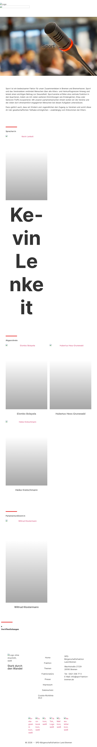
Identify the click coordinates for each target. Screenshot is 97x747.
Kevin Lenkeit (26, 261)
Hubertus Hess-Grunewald (70, 413)
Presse (48, 679)
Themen (47, 668)
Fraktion (47, 663)
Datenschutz (47, 690)
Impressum (48, 684)
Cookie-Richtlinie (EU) (45, 696)
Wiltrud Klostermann (26, 607)
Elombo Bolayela (26, 413)
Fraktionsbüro (48, 674)
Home (47, 657)
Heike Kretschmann (26, 490)
